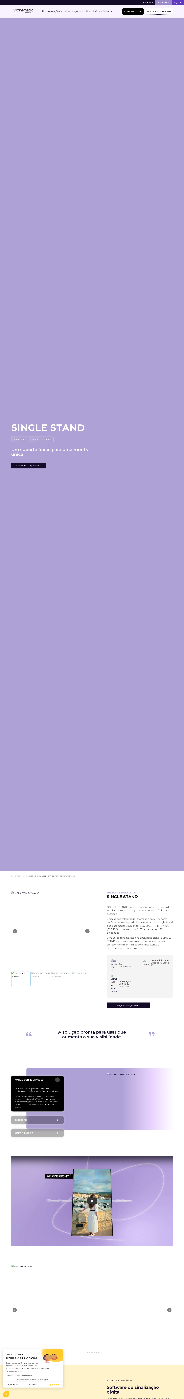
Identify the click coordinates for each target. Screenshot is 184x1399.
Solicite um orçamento (28, 465)
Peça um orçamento (128, 1005)
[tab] (37, 1080)
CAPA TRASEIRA (24, 1133)
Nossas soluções (51, 11)
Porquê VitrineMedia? (98, 11)
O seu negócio (73, 11)
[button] (87, 931)
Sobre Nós (148, 2)
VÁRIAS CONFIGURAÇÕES (29, 1079)
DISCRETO (21, 1120)
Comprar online (132, 11)
